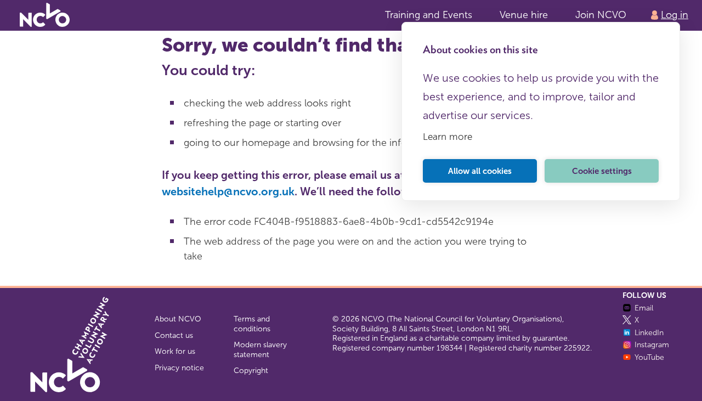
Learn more (447, 136)
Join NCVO (600, 15)
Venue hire (524, 15)
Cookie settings (602, 171)
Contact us (174, 335)
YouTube (649, 357)
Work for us (175, 351)
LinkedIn (649, 332)
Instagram (652, 344)
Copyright (251, 370)
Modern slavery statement (260, 349)
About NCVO (178, 319)
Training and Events (428, 15)
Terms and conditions (252, 324)
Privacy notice (179, 367)
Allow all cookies (480, 171)
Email (644, 308)
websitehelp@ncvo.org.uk (228, 191)
